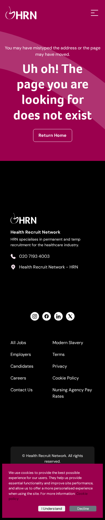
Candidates (21, 366)
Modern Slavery (67, 342)
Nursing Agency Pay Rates (72, 393)
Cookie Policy (65, 378)
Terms (58, 354)
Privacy (59, 366)
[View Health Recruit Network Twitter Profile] (70, 316)
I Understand (51, 508)
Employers (20, 354)
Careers (18, 378)
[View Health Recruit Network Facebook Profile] (46, 316)
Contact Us (21, 390)
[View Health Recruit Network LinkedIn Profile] (58, 316)
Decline (83, 508)
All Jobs (18, 342)
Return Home (52, 135)
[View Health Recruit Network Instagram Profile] (34, 316)
